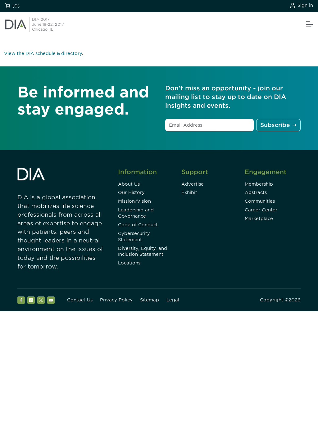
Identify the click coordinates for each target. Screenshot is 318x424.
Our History (131, 192)
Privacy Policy (116, 299)
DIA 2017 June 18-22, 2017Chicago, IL (48, 24)
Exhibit (189, 192)
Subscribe (275, 125)
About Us (129, 184)
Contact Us (80, 299)
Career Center (261, 209)
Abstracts (256, 192)
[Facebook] (21, 300)
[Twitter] (41, 300)
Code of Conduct (138, 224)
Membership (259, 184)
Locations (129, 262)
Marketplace (259, 218)
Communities (260, 201)
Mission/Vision (134, 201)
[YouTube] (51, 300)
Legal (172, 299)
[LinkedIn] (31, 300)
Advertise (192, 184)
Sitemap (149, 299)
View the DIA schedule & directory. (43, 53)
